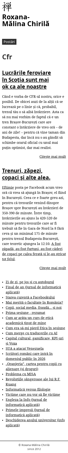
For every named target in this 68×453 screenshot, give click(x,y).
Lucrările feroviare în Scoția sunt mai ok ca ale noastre (26, 79)
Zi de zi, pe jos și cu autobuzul (30, 282)
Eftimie (8, 187)
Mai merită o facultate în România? (34, 302)
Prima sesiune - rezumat (25, 312)
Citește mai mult (52, 156)
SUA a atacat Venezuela (25, 348)
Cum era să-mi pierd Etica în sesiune (35, 328)
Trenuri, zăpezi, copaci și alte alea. (26, 174)
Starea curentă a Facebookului (30, 297)
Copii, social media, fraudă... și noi (34, 307)
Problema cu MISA (21, 374)
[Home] (7, 7)
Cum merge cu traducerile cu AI (31, 333)
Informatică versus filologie (28, 389)
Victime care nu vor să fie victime (33, 394)
